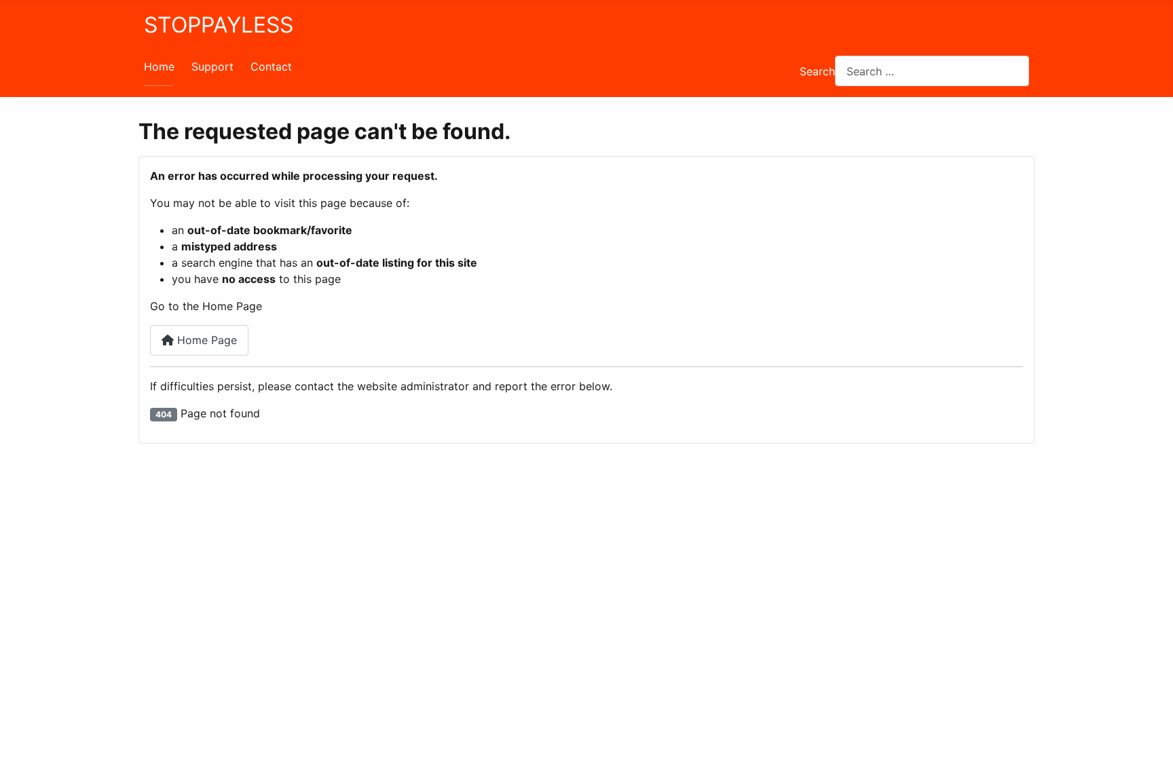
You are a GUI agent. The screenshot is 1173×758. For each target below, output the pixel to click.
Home (159, 66)
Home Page (205, 340)
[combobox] (932, 71)
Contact (271, 66)
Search (817, 71)
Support (212, 66)
